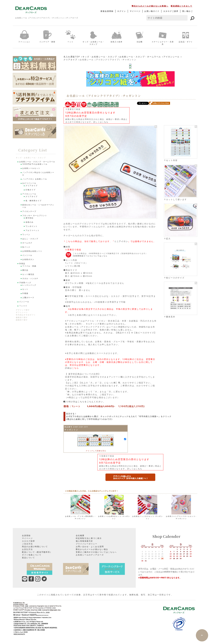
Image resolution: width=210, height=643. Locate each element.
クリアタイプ (70, 59)
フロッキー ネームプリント (34, 216)
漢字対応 (30, 218)
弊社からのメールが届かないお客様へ (150, 6)
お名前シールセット (31, 168)
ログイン (121, 11)
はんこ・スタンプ (30, 239)
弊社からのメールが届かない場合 (92, 549)
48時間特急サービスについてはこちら (90, 256)
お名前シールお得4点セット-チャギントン (114, 517)
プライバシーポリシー (86, 544)
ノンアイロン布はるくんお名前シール (38, 173)
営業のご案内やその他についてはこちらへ (96, 552)
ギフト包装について (31, 555)
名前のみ (30, 222)
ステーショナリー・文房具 (163, 43)
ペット (70, 42)
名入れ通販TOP (71, 57)
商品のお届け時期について (35, 546)
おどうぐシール (29, 183)
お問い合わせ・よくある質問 (90, 546)
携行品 (25, 270)
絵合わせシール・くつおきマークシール (38, 206)
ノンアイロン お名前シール (34, 179)
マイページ (135, 11)
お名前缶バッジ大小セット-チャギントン (147, 517)
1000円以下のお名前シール (35, 164)
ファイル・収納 (29, 266)
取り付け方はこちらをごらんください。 (85, 401)
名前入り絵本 (117, 42)
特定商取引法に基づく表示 (89, 538)
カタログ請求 (28, 541)
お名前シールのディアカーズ (90, 555)
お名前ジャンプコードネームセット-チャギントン (181, 517)
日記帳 (140, 42)
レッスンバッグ (29, 285)
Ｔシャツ (23, 306)
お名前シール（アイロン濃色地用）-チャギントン (80, 517)
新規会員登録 (107, 11)
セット (25, 289)
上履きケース (28, 298)
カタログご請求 (170, 11)
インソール (27, 255)
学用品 (22, 264)
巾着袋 (25, 293)
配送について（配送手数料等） (37, 552)
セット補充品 (28, 274)
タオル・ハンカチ (30, 279)
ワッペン (26, 235)
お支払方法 (27, 549)
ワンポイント (32, 226)
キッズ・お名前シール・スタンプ (94, 43)
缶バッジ (26, 247)
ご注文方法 (27, 544)
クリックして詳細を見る (96, 451)
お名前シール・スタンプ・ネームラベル (140, 57)
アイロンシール (171, 57)
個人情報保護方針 (84, 541)
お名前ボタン (28, 259)
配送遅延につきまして (181, 6)
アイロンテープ (29, 211)
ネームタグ (27, 243)
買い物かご (187, 11)
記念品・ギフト (186, 42)
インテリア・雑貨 (47, 42)
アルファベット (33, 230)
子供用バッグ (25, 283)
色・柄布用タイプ (34, 201)
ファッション (24, 42)
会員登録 (26, 535)
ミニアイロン (121, 241)
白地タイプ (31, 190)
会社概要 (80, 535)
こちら (105, 122)
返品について (28, 557)
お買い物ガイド (151, 11)
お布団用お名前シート (32, 251)
